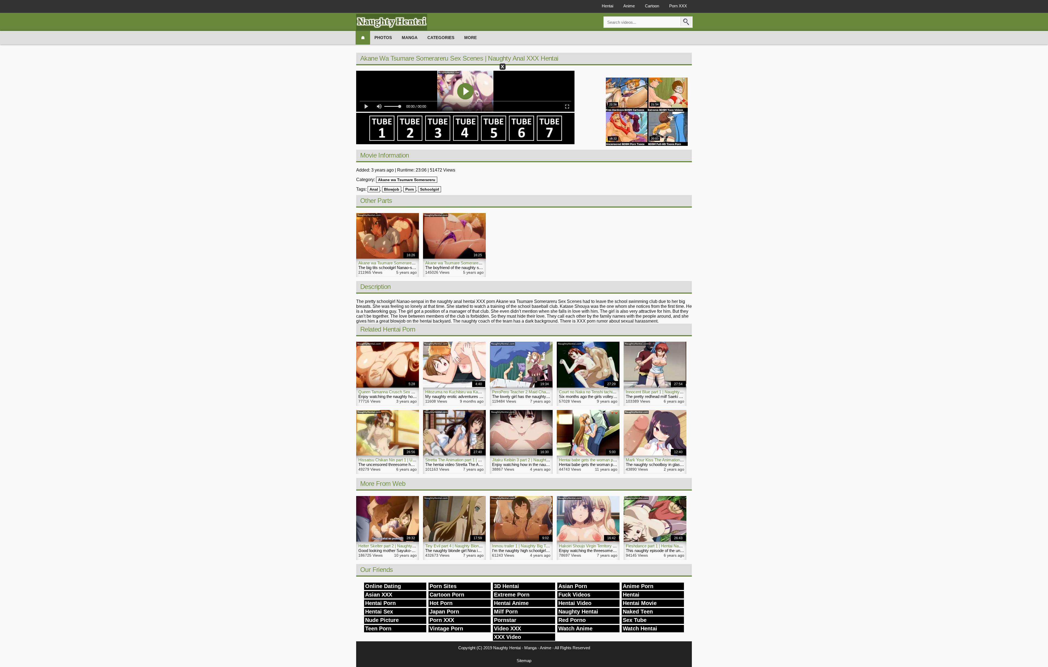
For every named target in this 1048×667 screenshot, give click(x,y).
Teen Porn (378, 628)
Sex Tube (635, 620)
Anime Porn (638, 586)
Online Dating (383, 586)
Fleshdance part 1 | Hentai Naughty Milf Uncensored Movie (678, 546)
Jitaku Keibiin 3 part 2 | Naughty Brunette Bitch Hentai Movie (545, 460)
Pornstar (505, 620)
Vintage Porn (446, 628)
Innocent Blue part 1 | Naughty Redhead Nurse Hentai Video (679, 391)
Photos (383, 37)
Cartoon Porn (447, 595)
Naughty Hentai (578, 612)
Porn (409, 189)
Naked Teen (638, 612)
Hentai (607, 6)
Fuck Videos (574, 595)
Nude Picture (382, 620)
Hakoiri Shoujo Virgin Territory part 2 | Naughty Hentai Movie (612, 546)
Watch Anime (575, 628)
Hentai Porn (380, 603)
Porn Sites (443, 586)
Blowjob (391, 189)
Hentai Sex (379, 612)
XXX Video (507, 637)
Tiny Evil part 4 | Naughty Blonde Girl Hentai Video (469, 546)
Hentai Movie (640, 603)
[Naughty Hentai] (391, 22)
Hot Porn (441, 603)
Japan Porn (444, 612)
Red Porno (572, 620)
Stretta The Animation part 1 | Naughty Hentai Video (471, 460)
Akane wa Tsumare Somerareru (406, 180)
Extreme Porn (511, 595)
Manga (410, 37)
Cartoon (652, 6)
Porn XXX (678, 6)
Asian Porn (572, 586)
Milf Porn (506, 612)
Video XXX (507, 628)
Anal (374, 189)
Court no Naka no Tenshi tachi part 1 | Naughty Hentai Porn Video (617, 391)
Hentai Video (574, 603)
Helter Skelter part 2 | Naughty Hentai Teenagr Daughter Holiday (415, 546)
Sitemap (524, 660)
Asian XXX (378, 595)
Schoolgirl (429, 189)
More (470, 37)
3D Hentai (506, 586)
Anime (629, 6)
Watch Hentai (640, 628)
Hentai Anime (511, 603)
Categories (440, 37)
